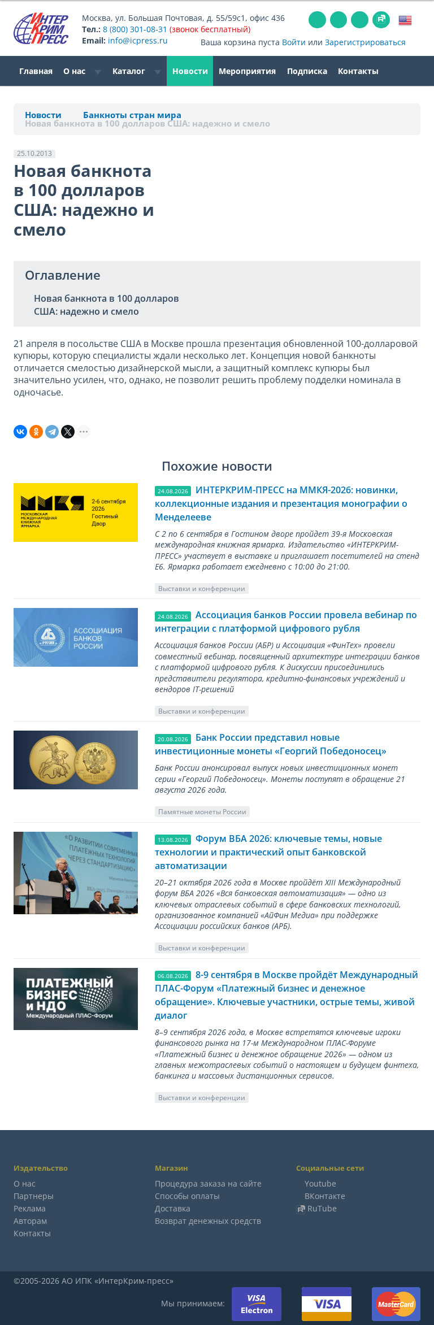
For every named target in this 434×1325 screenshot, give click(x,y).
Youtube (320, 1183)
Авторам (30, 1220)
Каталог (129, 71)
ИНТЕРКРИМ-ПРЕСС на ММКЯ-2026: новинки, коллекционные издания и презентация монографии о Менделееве (281, 503)
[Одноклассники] (36, 431)
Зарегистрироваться (365, 42)
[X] (68, 431)
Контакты (358, 71)
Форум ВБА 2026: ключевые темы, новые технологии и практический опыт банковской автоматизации (268, 852)
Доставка (172, 1208)
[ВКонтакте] (20, 431)
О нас (75, 71)
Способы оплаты (187, 1196)
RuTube (322, 1208)
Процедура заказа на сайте (208, 1183)
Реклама (30, 1208)
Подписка (307, 71)
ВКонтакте (325, 1196)
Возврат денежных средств (208, 1220)
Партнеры (34, 1196)
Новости (190, 71)
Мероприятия (247, 71)
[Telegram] (52, 431)
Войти (294, 42)
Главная (36, 71)
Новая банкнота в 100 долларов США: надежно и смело (106, 305)
